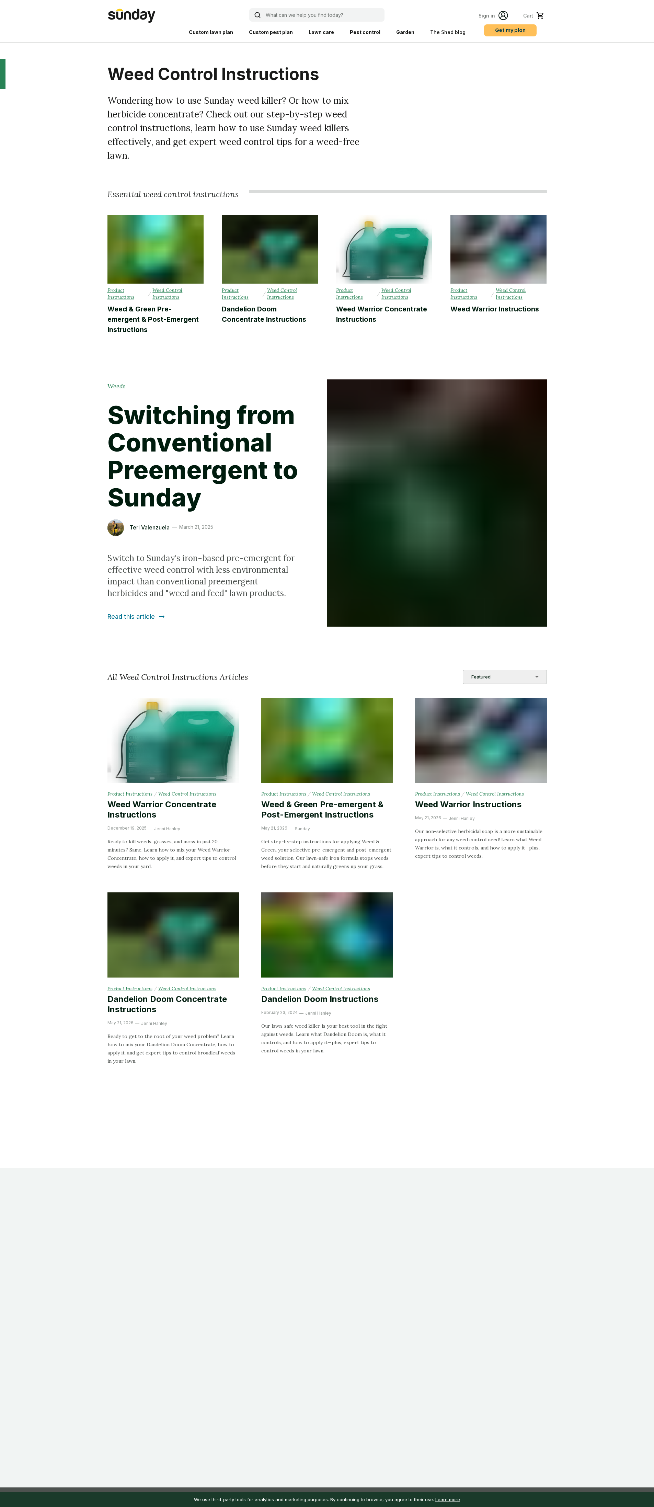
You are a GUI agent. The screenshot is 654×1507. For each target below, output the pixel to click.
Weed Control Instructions (167, 293)
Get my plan (510, 30)
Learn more (447, 1499)
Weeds (116, 386)
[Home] (131, 15)
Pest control (365, 32)
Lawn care (321, 32)
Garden (405, 32)
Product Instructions (120, 293)
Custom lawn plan (211, 32)
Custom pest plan (271, 32)
